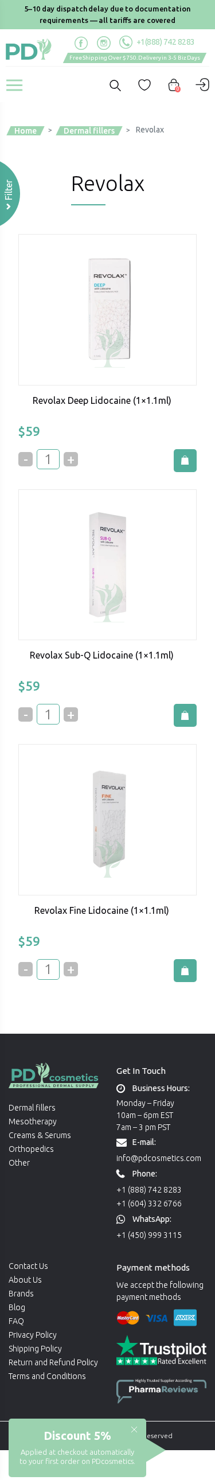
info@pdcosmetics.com (158, 1158)
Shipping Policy (35, 1348)
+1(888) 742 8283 (165, 41)
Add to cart (185, 460)
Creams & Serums (40, 1135)
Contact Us (28, 1266)
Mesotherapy (33, 1121)
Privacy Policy (33, 1334)
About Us (25, 1279)
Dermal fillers (32, 1107)
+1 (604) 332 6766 (149, 1203)
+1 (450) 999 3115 (149, 1235)
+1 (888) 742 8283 (149, 1189)
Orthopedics (31, 1149)
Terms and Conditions (47, 1376)
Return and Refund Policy (53, 1362)
